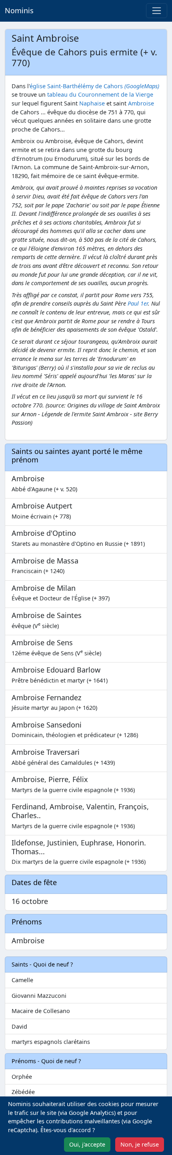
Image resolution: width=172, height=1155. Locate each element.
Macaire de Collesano (41, 1011)
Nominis (19, 10)
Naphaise (92, 103)
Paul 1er (138, 303)
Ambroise (141, 103)
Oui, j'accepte (87, 1144)
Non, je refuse (139, 1144)
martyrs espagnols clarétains (51, 1042)
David (19, 1026)
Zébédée (23, 1092)
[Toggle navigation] (156, 10)
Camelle (22, 980)
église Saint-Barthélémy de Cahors (94, 86)
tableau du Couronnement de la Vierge (100, 94)
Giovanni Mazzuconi (39, 995)
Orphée (22, 1076)
